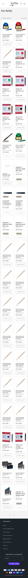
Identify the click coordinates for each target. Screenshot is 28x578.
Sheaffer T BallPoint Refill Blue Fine (7, 224)
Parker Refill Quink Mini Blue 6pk (7, 499)
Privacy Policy (6, 532)
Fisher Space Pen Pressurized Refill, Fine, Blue (7, 283)
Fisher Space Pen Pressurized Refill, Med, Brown (20, 391)
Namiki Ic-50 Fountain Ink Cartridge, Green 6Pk (7, 90)
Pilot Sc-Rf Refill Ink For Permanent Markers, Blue (7, 35)
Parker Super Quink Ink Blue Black (7, 473)
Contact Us (5, 549)
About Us (5, 545)
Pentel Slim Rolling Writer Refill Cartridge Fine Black (7, 147)
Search (4, 525)
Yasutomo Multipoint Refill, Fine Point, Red (6, 175)
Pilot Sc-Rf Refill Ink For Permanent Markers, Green (20, 146)
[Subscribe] (22, 558)
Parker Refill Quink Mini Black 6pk (20, 473)
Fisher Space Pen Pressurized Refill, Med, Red (20, 283)
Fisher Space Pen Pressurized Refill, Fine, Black (7, 364)
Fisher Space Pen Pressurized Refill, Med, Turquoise (7, 419)
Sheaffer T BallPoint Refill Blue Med (20, 168)
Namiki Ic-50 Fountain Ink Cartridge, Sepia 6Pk (6, 118)
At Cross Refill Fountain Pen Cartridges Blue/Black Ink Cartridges (19, 203)
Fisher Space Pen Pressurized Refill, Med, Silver (20, 419)
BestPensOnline (12, 575)
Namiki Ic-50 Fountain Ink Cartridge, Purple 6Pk (20, 90)
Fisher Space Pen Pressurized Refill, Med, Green (20, 310)
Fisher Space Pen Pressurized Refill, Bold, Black (20, 337)
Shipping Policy (7, 539)
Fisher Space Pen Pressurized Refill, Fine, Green (7, 337)
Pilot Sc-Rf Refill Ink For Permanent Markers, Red (20, 35)
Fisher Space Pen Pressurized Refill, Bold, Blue (20, 256)
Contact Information (7, 535)
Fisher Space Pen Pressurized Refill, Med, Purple (7, 391)
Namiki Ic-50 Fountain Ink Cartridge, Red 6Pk (20, 62)
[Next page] (18, 515)
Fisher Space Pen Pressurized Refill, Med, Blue (7, 256)
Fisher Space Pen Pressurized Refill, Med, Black (7, 62)
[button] (3, 3)
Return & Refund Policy (8, 528)
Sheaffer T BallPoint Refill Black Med (20, 224)
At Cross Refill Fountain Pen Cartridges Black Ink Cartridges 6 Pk (7, 202)
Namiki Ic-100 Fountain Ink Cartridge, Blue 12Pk (7, 446)
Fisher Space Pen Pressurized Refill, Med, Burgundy (20, 364)
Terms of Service (7, 542)
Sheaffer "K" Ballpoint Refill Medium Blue (20, 493)
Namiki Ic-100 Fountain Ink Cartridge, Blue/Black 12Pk (19, 446)
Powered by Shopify (19, 575)
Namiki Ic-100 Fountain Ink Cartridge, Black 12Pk (20, 118)
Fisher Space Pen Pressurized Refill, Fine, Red (7, 310)
